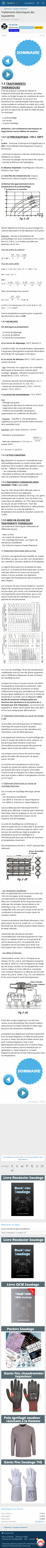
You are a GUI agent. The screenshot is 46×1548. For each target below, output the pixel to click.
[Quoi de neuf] (37, 3)
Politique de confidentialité (12, 1539)
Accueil (31, 1539)
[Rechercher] (43, 3)
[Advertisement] (23, 1129)
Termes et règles (21, 1537)
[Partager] (40, 35)
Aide (25, 1539)
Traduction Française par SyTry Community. (16, 1546)
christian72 (40, 1521)
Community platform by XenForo (22, 1544)
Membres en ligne (10, 1224)
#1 (44, 35)
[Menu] (4, 3)
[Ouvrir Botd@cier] (40, 1542)
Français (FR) (8, 1533)
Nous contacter (8, 1537)
